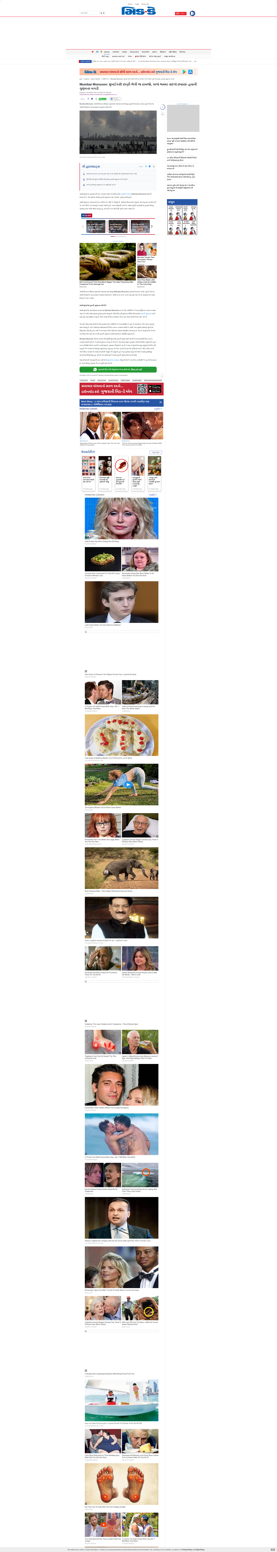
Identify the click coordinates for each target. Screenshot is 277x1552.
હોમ (81, 79)
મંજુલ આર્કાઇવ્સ (169, 56)
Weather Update (125, 380)
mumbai (93, 380)
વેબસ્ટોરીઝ (145, 52)
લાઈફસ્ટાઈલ (134, 52)
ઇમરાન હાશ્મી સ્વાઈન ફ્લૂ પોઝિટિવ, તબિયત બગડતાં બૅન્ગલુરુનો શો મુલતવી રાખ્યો (135, 61)
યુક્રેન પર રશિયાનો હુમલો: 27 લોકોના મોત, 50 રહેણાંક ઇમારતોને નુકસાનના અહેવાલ (186, 61)
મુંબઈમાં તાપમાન (113, 360)
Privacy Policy (187, 1549)
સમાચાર (107, 52)
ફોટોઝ (154, 52)
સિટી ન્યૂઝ (105, 56)
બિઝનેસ (182, 52)
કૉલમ (130, 56)
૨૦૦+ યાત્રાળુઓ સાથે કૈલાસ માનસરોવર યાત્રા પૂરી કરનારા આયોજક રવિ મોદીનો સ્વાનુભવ (181, 141)
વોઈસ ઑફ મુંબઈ (155, 56)
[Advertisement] (138, 33)
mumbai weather (137, 380)
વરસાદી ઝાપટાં (126, 194)
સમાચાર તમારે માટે (118, 56)
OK (273, 1549)
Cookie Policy (200, 1549)
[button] (152, 227)
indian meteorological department (153, 380)
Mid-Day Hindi (145, 4)
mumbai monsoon (113, 380)
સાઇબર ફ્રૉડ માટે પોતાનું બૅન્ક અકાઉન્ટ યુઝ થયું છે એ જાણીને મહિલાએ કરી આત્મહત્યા (181, 187)
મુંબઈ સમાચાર (95, 79)
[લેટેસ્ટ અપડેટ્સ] (101, 52)
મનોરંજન (116, 52)
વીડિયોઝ (163, 52)
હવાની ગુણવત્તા (146, 314)
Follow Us (117, 99)
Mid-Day (130, 4)
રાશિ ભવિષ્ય (173, 52)
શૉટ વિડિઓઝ (141, 56)
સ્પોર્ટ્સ (124, 52)
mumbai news (84, 380)
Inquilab (137, 4)
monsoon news (102, 380)
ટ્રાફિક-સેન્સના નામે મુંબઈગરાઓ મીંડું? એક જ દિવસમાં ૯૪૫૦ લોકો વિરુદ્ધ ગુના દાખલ (181, 176)
